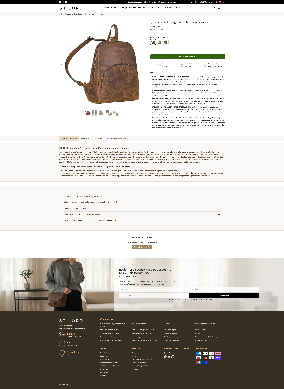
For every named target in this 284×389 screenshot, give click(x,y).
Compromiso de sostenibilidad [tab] (116, 138)
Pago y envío (104, 359)
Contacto (103, 376)
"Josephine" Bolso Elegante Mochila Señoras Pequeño (84, 14)
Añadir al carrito (187, 57)
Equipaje (124, 8)
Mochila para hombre (139, 324)
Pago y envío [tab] (85, 138)
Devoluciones (104, 372)
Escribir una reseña (142, 247)
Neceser (166, 324)
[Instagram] (63, 2)
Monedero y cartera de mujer (110, 330)
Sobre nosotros (137, 353)
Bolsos (106, 8)
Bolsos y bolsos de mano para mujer (112, 337)
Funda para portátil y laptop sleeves (207, 337)
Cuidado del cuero (106, 353)
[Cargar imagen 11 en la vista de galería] (102, 64)
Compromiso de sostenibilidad (142, 359)
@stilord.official (169, 353)
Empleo (134, 356)
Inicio (61, 14)
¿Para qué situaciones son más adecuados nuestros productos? (90, 221)
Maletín (197, 333)
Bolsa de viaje (200, 330)
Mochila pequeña (201, 341)
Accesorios (142, 8)
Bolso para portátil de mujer (205, 324)
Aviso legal (135, 369)
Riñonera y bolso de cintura (109, 333)
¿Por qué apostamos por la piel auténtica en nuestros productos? (90, 202)
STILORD (65, 385)
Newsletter (103, 356)
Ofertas (177, 8)
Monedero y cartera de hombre (142, 333)
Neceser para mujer (170, 333)
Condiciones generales (140, 366)
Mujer (151, 8)
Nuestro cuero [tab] (97, 138)
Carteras (132, 8)
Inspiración (168, 8)
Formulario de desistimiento (109, 366)
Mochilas (114, 8)
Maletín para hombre (170, 337)
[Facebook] (60, 2)
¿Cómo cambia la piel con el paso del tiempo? (82, 215)
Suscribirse (224, 295)
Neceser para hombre (171, 341)
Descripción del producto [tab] (68, 138)
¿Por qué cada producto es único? (78, 208)
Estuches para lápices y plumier (143, 330)
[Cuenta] (213, 8)
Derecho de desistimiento (109, 363)
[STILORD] (71, 8)
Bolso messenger (169, 330)
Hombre (158, 8)
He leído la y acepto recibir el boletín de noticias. (190, 299)
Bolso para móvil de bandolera (110, 341)
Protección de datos (139, 363)
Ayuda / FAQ (104, 369)
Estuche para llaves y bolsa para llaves (145, 341)
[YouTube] (66, 2)
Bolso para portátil (138, 337)
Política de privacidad (182, 299)
